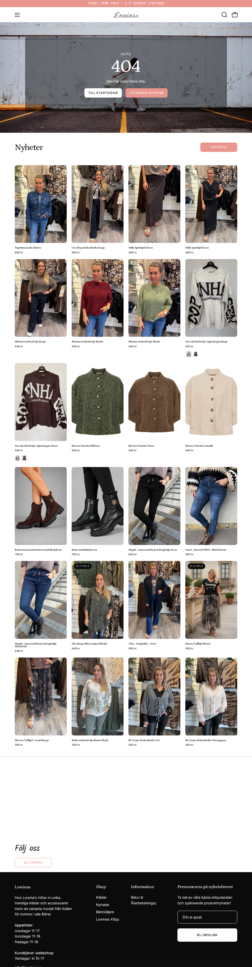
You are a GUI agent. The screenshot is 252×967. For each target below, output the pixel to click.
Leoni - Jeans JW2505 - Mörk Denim (205, 550)
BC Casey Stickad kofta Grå (143, 740)
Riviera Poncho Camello (199, 446)
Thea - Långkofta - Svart (142, 644)
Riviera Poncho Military (86, 446)
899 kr (19, 252)
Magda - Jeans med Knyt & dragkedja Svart (152, 550)
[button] (223, 14)
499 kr (132, 252)
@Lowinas (33, 862)
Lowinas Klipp (107, 919)
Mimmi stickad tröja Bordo (87, 341)
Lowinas (23, 887)
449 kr (19, 346)
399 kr (76, 745)
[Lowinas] (126, 15)
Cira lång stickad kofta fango (88, 248)
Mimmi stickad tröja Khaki (144, 341)
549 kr (189, 346)
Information (142, 886)
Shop (101, 886)
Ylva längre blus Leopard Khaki (89, 644)
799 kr (19, 554)
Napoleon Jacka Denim (28, 248)
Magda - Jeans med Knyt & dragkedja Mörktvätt (36, 645)
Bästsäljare (105, 912)
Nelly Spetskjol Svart (196, 248)
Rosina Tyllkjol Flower (198, 644)
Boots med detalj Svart (84, 550)
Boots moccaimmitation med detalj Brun (38, 550)
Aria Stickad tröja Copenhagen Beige (206, 341)
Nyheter (102, 905)
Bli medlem (207, 935)
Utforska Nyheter (146, 93)
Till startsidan (103, 93)
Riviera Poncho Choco (141, 446)
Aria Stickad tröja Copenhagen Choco (36, 446)
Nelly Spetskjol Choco (140, 248)
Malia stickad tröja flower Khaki (90, 740)
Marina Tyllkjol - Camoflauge (31, 740)
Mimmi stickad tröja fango (30, 341)
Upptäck (219, 147)
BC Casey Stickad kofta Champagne (205, 740)
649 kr (132, 554)
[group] (126, 3)
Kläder (101, 897)
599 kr (76, 252)
